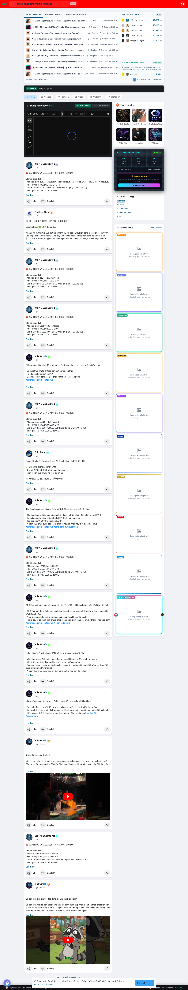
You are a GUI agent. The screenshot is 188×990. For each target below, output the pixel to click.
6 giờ (36, 456)
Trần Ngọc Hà (136, 30)
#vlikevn (120, 205)
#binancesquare (33, 380)
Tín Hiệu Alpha (42, 212)
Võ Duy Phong (136, 35)
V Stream (39, 740)
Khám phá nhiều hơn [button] (43, 984)
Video (80, 97)
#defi (95, 713)
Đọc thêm (30, 195)
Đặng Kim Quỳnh (137, 41)
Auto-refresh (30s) (144, 80)
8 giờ (36, 744)
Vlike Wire (40, 356)
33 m (36, 216)
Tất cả (32, 97)
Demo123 (134, 74)
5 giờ (36, 360)
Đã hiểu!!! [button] (141, 983)
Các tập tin (115, 97)
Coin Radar (40, 452)
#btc (119, 216)
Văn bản (47, 97)
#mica (90, 713)
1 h (36, 264)
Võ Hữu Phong (136, 25)
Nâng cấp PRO (139, 185)
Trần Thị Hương (136, 20)
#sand (56, 527)
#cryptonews (47, 380)
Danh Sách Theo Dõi (101, 106)
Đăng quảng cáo (156, 227)
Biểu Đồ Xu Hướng (83, 106)
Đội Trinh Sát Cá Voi (45, 164)
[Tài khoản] (182, 3)
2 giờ (36, 312)
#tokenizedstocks (62, 623)
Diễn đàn (43, 80)
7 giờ (36, 648)
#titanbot (121, 201)
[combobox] (43, 4)
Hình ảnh (64, 97)
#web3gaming (71, 527)
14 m (36, 168)
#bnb (62, 527)
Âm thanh (96, 97)
